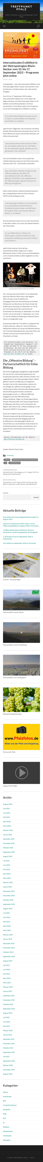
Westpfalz (6, 1140)
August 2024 (7, 909)
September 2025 (9, 852)
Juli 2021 (6, 1056)
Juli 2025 (6, 861)
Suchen (5, 493)
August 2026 (7, 804)
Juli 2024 (6, 913)
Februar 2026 (8, 830)
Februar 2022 (8, 1030)
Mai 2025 (6, 869)
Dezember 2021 (9, 1039)
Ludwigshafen (15, 463)
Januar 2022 (7, 1035)
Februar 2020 (8, 1065)
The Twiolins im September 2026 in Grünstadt (19, 543)
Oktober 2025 (8, 848)
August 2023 (7, 961)
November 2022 (9, 1000)
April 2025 (7, 874)
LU (5, 463)
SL (4, 1122)
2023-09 (7, 460)
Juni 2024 (6, 917)
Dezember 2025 (9, 839)
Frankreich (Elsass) (9, 1105)
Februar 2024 (8, 935)
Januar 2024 (7, 939)
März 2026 (7, 826)
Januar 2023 (7, 991)
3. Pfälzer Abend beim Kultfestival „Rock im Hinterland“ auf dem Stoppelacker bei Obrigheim (20, 531)
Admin (5, 1092)
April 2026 (7, 821)
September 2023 (9, 956)
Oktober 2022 (8, 1004)
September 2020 (9, 1061)
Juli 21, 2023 (7, 79)
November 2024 (9, 895)
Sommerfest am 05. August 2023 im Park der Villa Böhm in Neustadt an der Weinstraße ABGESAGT (20, 482)
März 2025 (7, 878)
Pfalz (5, 1114)
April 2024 (7, 926)
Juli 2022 (6, 1017)
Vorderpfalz (10, 455)
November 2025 (9, 843)
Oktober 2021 (8, 1048)
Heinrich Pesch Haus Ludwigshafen (25, 460)
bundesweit (7, 1096)
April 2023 (7, 978)
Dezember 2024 (9, 891)
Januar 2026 (7, 835)
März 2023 (7, 983)
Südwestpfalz (8, 1131)
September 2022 (9, 1009)
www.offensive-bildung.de (14, 439)
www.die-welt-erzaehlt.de (14, 354)
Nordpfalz (6, 1109)
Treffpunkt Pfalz (21, 8)
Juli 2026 (6, 808)
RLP (4, 1118)
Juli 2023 (6, 965)
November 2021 (9, 1043)
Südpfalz (6, 1127)
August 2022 (7, 1013)
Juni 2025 (6, 865)
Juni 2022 (6, 1022)
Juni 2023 (6, 969)
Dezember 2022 (9, 996)
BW (4, 1101)
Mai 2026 (6, 817)
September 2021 (9, 1052)
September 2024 (9, 904)
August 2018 (7, 1074)
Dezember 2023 (9, 943)
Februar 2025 (8, 882)
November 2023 (9, 948)
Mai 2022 (6, 1026)
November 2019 (9, 1070)
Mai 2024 (6, 922)
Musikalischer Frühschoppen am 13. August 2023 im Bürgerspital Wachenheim (21, 472)
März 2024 (7, 930)
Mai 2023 (6, 974)
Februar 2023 (8, 987)
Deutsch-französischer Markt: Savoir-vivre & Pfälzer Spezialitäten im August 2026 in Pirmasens (21, 525)
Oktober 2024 (8, 900)
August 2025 (7, 856)
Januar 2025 (7, 887)
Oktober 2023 (8, 952)
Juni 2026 (6, 813)
